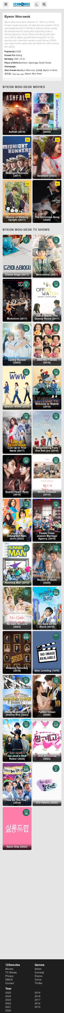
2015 (37, 1007)
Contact (9, 983)
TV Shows (11, 972)
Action (38, 969)
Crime (38, 979)
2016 (37, 1003)
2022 (8, 1003)
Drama (38, 976)
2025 (8, 992)
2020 (8, 1010)
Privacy (9, 976)
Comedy (39, 972)
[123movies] (21, 4)
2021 (8, 1007)
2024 (8, 996)
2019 (37, 992)
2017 (37, 999)
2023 (8, 999)
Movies (9, 969)
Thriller (38, 983)
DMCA (9, 979)
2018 (37, 996)
